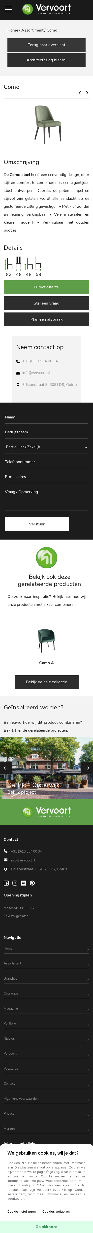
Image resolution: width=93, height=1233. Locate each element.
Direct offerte (46, 287)
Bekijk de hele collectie (46, 682)
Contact (9, 1083)
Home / (14, 30)
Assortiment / (33, 30)
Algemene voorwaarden (21, 1098)
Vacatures (11, 1068)
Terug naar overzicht (46, 45)
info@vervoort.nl (36, 372)
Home (8, 948)
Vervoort (10, 1053)
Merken (9, 1129)
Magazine (11, 1008)
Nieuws (9, 1038)
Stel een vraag (46, 303)
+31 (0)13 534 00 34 (40, 361)
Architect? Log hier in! (47, 60)
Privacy (9, 1113)
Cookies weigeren (56, 1211)
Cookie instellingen (21, 1211)
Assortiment (12, 963)
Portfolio (10, 1023)
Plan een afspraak (46, 319)
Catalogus (11, 993)
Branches (10, 978)
